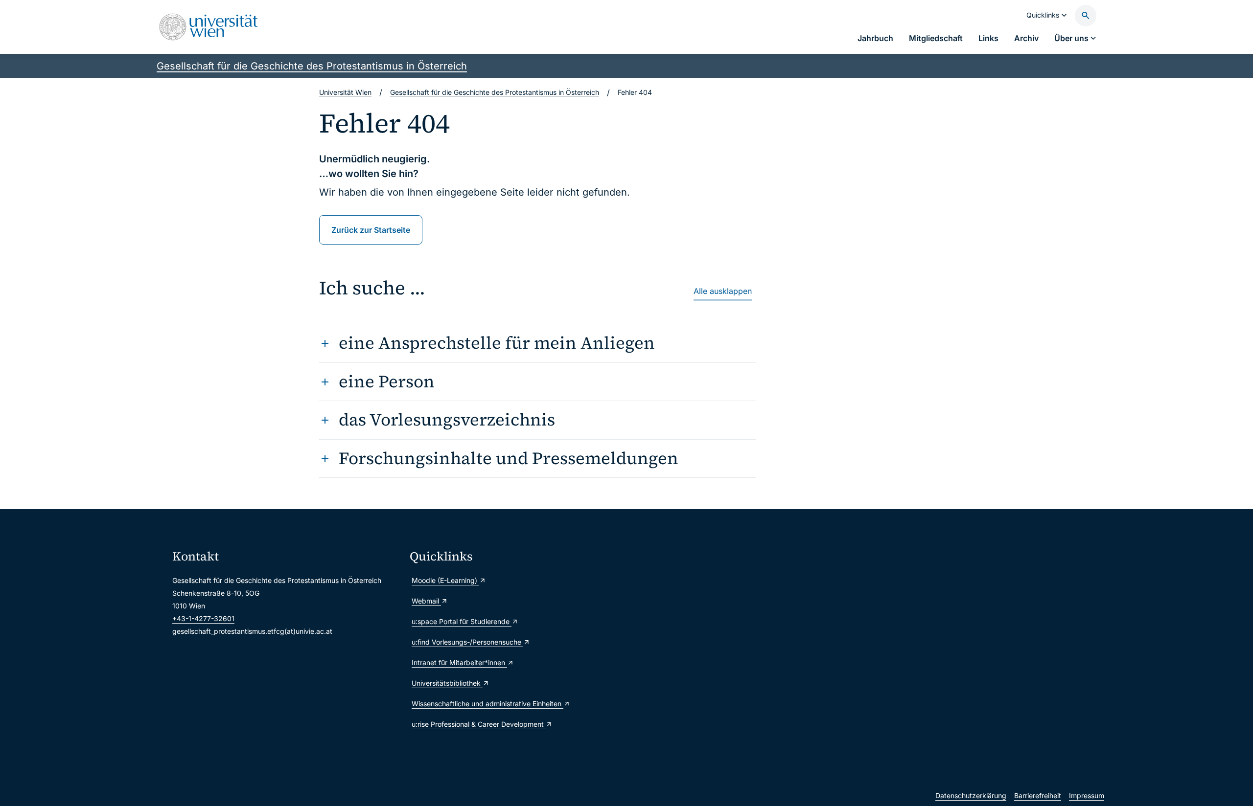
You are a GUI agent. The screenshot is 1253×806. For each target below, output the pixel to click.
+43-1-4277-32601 (203, 618)
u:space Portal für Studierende (461, 621)
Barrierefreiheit (1037, 795)
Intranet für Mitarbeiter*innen (459, 662)
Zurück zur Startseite (370, 230)
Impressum (1086, 795)
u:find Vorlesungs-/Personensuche (467, 642)
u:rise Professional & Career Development (479, 724)
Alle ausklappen (723, 291)
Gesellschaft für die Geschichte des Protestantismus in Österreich (312, 66)
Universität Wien (345, 92)
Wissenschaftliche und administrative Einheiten (487, 703)
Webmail (426, 601)
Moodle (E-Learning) (445, 580)
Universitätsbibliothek (447, 683)
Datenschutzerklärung (970, 795)
